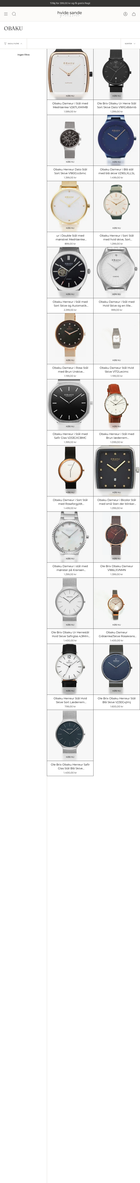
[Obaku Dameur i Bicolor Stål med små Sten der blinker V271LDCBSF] (117, 470)
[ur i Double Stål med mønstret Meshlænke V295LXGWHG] (70, 206)
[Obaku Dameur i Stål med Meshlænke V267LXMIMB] (70, 74)
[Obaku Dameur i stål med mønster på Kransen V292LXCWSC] (70, 537)
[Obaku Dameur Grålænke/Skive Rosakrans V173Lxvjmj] (117, 603)
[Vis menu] (5, 14)
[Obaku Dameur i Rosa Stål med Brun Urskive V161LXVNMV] (70, 338)
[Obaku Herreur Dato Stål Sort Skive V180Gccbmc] (70, 140)
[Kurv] (134, 14)
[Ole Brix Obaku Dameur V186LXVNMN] (117, 537)
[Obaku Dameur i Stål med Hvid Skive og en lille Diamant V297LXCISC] (117, 272)
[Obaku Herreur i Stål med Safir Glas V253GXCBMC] (70, 404)
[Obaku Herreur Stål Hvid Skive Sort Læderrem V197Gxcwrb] (70, 669)
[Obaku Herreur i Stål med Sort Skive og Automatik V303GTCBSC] (70, 272)
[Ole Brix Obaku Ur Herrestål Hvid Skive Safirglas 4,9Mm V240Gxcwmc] (70, 603)
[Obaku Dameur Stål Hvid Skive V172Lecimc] (117, 338)
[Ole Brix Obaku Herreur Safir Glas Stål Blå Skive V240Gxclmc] (70, 735)
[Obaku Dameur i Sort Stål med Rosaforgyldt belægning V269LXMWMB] (70, 470)
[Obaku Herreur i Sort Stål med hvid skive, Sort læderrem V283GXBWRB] (117, 206)
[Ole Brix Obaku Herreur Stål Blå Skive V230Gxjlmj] (117, 669)
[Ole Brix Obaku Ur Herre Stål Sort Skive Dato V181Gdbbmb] (117, 74)
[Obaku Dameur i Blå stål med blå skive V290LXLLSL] (117, 140)
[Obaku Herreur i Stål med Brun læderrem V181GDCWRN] (117, 404)
